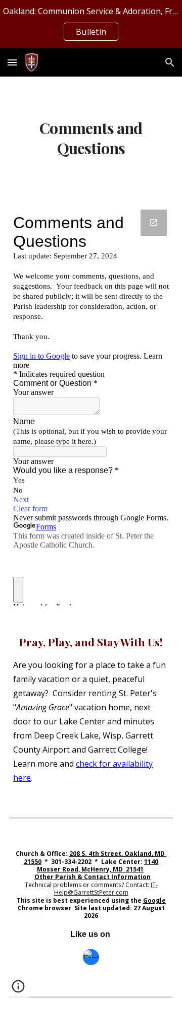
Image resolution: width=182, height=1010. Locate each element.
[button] (12, 62)
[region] (91, 24)
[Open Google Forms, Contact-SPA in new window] (154, 223)
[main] (91, 137)
